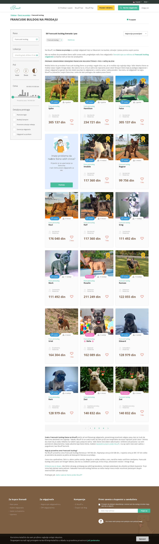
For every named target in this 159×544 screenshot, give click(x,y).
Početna (13, 15)
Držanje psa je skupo (53, 466)
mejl (140, 521)
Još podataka (94, 540)
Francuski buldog (52, 40)
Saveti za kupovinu (17, 511)
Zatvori (142, 539)
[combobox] (26, 39)
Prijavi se (144, 511)
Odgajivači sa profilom (24, 134)
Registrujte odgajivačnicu (51, 504)
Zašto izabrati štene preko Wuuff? (69, 475)
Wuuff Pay (89, 8)
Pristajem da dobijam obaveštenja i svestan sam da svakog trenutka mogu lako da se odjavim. (125, 505)
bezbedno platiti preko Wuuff (107, 444)
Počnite (62, 185)
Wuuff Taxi (79, 8)
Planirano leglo (22, 115)
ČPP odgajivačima (47, 508)
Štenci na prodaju (24, 15)
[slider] (13, 97)
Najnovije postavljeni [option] (133, 34)
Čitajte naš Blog (81, 508)
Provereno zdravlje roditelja (26, 124)
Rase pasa (14, 504)
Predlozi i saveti (66, 8)
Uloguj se (145, 8)
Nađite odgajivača (130, 8)
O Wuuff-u (79, 504)
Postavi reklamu (106, 8)
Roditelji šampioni (22, 120)
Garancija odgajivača (23, 129)
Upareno (13, 514)
